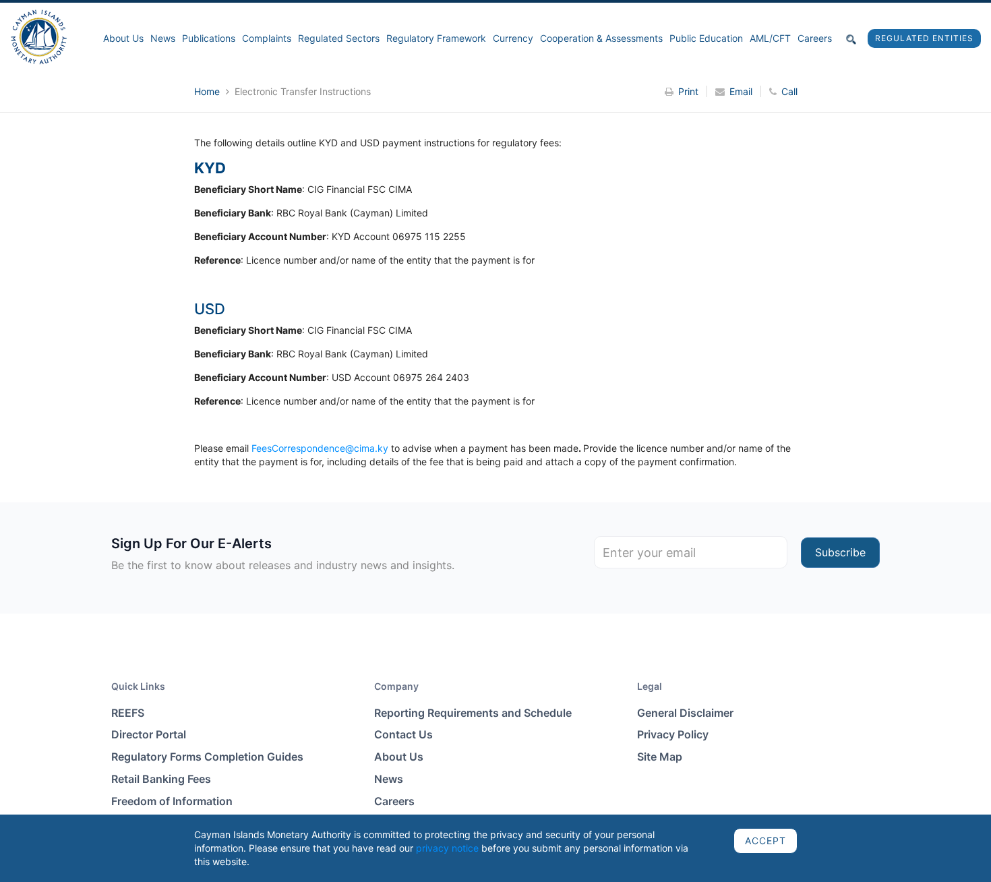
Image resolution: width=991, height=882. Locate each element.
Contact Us (403, 734)
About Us (123, 38)
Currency (513, 38)
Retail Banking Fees (161, 779)
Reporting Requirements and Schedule (473, 712)
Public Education (706, 38)
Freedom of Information (172, 801)
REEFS (127, 712)
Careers (815, 38)
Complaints (266, 38)
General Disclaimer (685, 712)
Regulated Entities (924, 38)
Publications (208, 38)
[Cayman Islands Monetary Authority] (38, 36)
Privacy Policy (673, 734)
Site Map (659, 756)
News (162, 38)
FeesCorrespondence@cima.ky (319, 448)
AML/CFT (770, 38)
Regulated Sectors (339, 38)
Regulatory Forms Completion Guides (207, 756)
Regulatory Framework (436, 38)
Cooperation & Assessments (601, 38)
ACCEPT (765, 840)
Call (789, 91)
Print (688, 91)
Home (208, 91)
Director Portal (148, 734)
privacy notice (447, 848)
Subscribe (840, 552)
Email (740, 91)
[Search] (851, 38)
